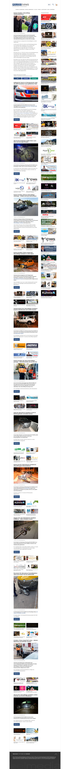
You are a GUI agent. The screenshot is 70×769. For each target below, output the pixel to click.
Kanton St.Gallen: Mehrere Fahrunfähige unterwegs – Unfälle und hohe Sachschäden (25, 195)
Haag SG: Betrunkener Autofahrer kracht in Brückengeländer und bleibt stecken (25, 413)
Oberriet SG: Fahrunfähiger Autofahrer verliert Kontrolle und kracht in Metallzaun (25, 695)
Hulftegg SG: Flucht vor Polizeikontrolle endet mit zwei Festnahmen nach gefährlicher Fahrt (25, 83)
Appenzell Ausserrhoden (20, 9)
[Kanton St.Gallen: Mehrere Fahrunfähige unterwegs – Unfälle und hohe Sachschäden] (26, 206)
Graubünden (52, 9)
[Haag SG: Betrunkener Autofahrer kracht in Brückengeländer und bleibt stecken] (26, 423)
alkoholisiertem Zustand (18, 278)
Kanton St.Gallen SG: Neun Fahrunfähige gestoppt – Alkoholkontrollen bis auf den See (25, 361)
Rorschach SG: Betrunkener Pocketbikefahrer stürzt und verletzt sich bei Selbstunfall (25, 574)
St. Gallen (35, 9)
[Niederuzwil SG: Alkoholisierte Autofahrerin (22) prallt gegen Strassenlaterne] (26, 475)
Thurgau (39, 9)
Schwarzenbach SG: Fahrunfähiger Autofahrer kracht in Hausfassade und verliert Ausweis (26, 309)
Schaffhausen (43, 9)
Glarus (48, 9)
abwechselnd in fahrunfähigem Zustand (25, 113)
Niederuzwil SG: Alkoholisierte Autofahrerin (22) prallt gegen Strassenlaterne (25, 465)
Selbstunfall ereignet (19, 333)
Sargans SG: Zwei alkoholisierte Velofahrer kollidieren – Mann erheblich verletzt (25, 518)
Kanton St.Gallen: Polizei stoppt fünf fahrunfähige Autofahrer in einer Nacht (24, 253)
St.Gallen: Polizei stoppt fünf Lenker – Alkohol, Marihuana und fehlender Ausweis (26, 641)
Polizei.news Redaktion (21, 33)
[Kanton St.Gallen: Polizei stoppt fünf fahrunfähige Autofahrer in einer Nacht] (26, 263)
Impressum (15, 753)
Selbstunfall (27, 488)
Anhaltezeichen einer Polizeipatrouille (29, 106)
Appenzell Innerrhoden (29, 9)
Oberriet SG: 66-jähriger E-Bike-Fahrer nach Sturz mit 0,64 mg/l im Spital (25, 141)
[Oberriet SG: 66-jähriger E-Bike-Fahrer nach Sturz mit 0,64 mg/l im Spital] (26, 152)
